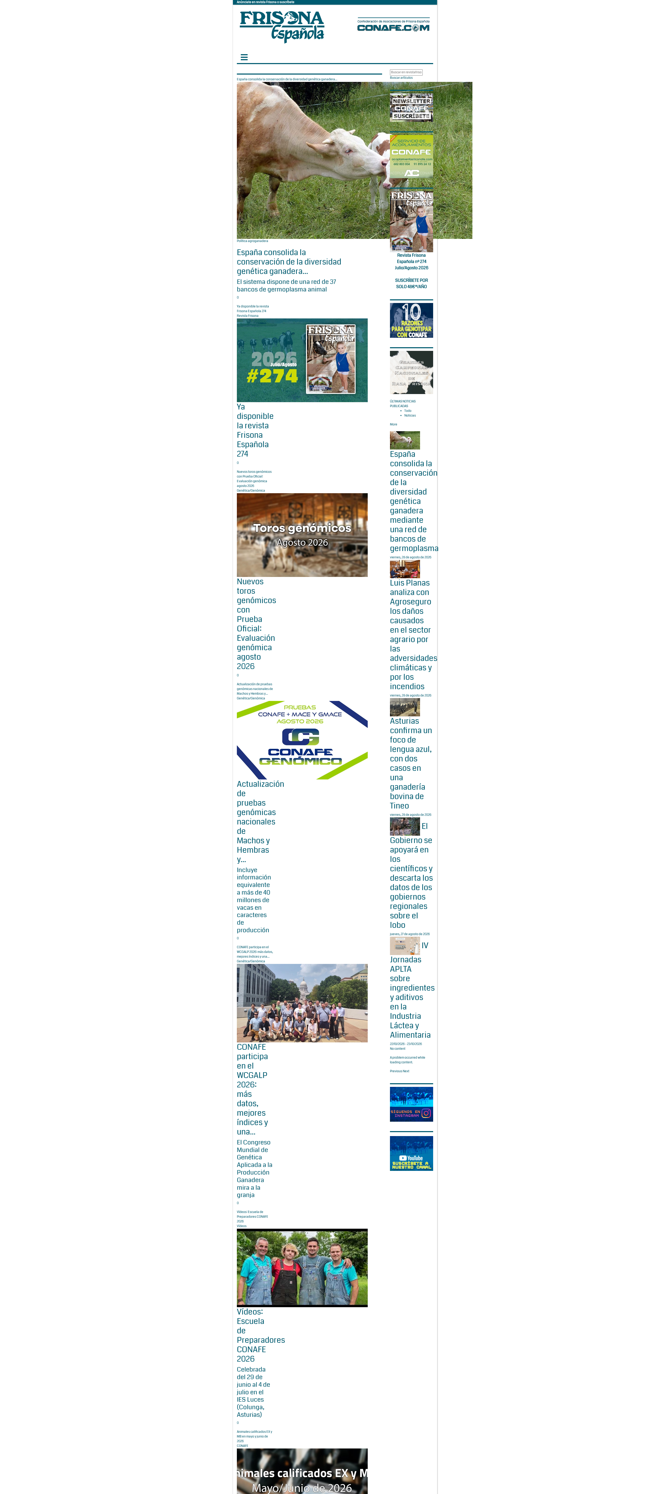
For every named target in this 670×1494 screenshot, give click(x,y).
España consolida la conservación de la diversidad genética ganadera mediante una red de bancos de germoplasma (414, 501)
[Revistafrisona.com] (282, 26)
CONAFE (242, 1446)
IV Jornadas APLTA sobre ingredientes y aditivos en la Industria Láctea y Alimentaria (412, 990)
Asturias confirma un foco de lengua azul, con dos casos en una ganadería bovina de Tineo (411, 763)
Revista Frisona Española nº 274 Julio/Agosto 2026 (411, 261)
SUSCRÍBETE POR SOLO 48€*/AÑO (411, 283)
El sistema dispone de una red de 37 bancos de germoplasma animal (286, 285)
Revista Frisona (248, 316)
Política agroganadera (252, 241)
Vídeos (242, 1226)
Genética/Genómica (251, 490)
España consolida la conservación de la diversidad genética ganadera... (289, 262)
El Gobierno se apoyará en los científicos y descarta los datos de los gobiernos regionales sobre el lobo (411, 876)
